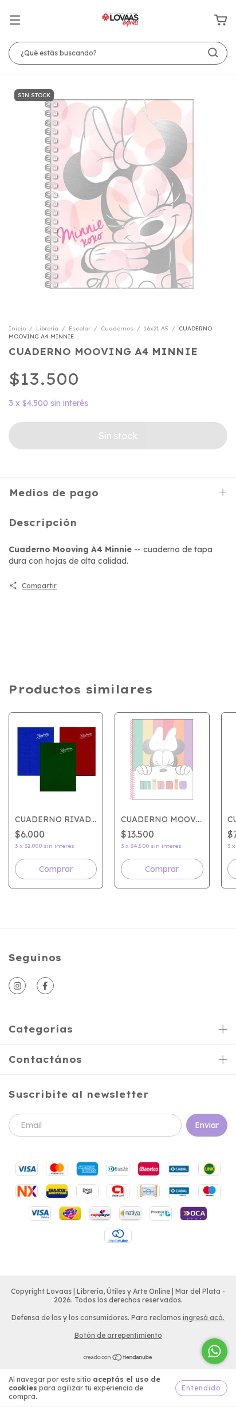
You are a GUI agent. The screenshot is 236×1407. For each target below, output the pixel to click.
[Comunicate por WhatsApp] (214, 1351)
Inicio (17, 328)
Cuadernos (117, 328)
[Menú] (15, 20)
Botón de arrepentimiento (118, 1335)
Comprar (56, 869)
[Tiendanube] (118, 1358)
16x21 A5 (156, 328)
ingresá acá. (204, 1317)
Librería (47, 328)
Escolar (80, 328)
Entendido (201, 1388)
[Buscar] (213, 52)
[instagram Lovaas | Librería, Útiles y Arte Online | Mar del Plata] (17, 985)
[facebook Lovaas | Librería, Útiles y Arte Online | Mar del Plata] (45, 985)
